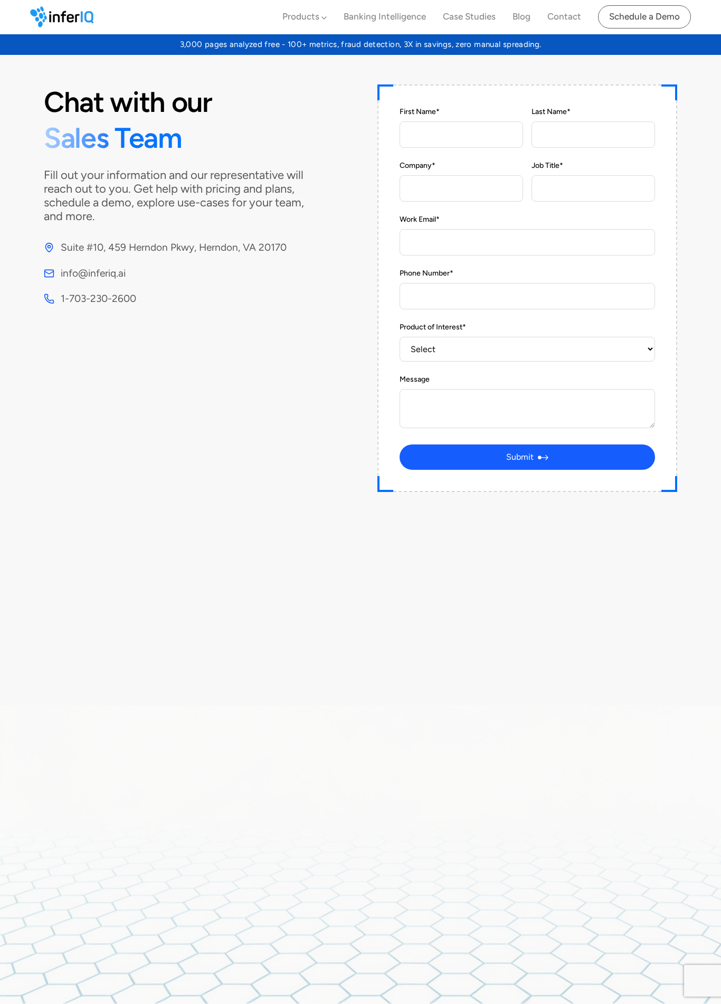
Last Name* (551, 111)
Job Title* (547, 165)
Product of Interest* (433, 327)
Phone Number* (426, 273)
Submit (520, 457)
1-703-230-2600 (98, 298)
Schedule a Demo (644, 16)
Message (415, 379)
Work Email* (420, 219)
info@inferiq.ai (93, 273)
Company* (417, 165)
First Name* (420, 111)
